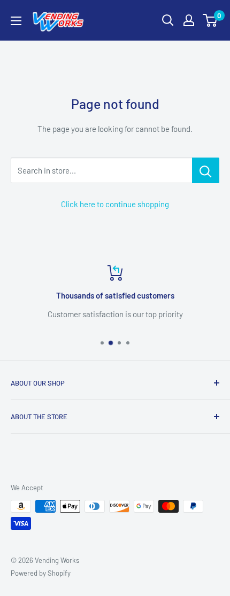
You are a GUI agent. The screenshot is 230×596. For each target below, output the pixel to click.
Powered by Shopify (41, 573)
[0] (210, 20)
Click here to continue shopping (115, 204)
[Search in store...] (205, 170)
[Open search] (168, 20)
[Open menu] (16, 21)
